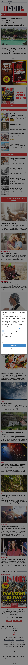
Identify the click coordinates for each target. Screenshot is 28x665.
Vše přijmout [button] (14, 345)
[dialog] (14, 332)
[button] (14, 328)
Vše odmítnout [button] (14, 349)
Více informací (16, 326)
